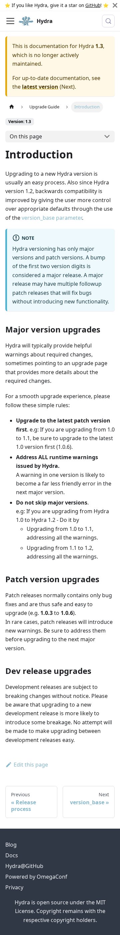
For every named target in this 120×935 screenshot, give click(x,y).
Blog (11, 844)
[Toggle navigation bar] (10, 21)
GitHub (92, 5)
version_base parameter (52, 217)
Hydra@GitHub (24, 866)
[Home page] (11, 107)
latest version (40, 86)
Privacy (14, 887)
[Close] (115, 5)
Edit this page (31, 764)
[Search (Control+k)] (108, 21)
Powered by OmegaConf (36, 876)
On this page (26, 136)
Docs (11, 855)
